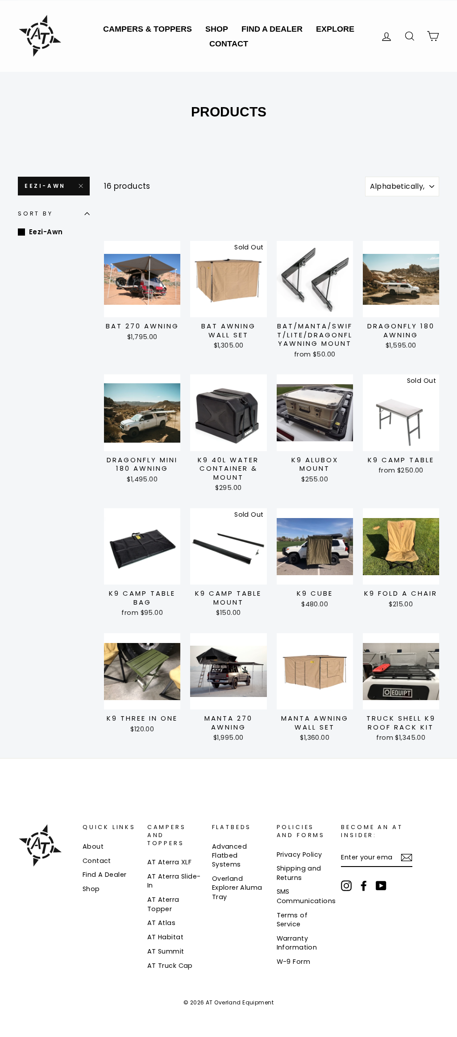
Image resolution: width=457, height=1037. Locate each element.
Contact (228, 43)
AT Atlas (161, 922)
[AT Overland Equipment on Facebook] (363, 885)
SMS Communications (306, 896)
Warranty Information (297, 943)
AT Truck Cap (170, 965)
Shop (216, 29)
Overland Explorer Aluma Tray (237, 887)
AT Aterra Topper (163, 904)
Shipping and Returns (299, 873)
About (93, 846)
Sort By (35, 213)
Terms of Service (292, 920)
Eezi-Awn (45, 186)
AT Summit (165, 951)
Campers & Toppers (147, 29)
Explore (335, 29)
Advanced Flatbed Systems (229, 855)
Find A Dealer (272, 29)
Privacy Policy (299, 854)
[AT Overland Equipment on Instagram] (346, 885)
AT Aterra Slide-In (174, 881)
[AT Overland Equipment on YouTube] (381, 885)
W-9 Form (293, 961)
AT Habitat (165, 937)
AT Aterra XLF (169, 862)
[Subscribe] (406, 857)
